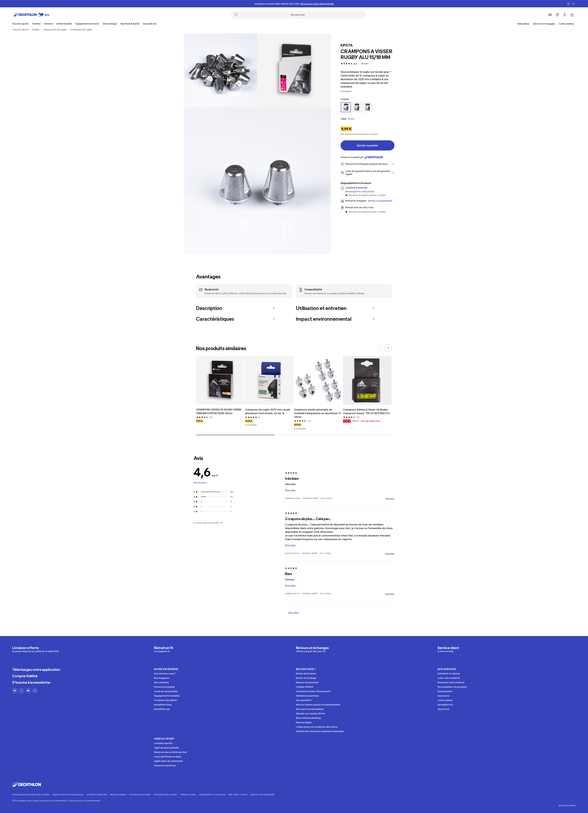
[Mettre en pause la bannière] (568, 3)
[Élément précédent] (379, 347)
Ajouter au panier (367, 145)
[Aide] (557, 14)
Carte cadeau (566, 23)
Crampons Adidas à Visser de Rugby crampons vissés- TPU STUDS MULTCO (366, 411)
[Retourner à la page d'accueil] (31, 15)
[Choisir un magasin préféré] (550, 14)
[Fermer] (573, 3)
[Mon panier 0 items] (572, 14)
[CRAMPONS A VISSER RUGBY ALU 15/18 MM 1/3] (294, 70)
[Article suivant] (388, 347)
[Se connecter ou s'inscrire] (564, 14)
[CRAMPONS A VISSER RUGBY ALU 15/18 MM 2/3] (220, 70)
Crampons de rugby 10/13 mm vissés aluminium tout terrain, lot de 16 (267, 411)
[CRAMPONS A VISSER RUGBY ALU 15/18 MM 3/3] (257, 180)
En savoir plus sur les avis (206, 523)
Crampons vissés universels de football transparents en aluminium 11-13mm (317, 413)
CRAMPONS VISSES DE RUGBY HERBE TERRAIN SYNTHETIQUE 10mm (218, 411)
